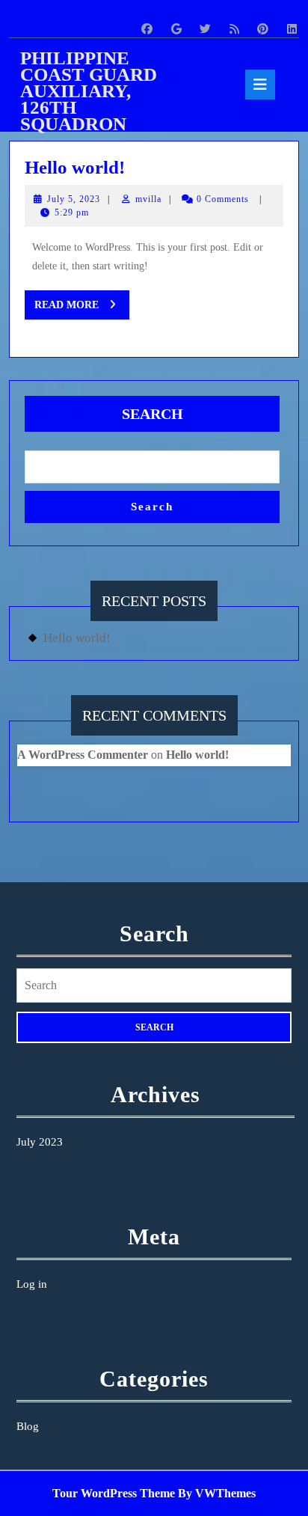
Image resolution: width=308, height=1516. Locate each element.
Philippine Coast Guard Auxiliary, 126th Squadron (88, 91)
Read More (81, 309)
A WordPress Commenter (82, 754)
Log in (31, 1284)
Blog (27, 1426)
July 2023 (39, 1142)
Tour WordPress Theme (113, 1493)
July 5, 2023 (73, 199)
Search (152, 414)
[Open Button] (260, 85)
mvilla (148, 199)
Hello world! (75, 167)
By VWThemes (217, 1493)
